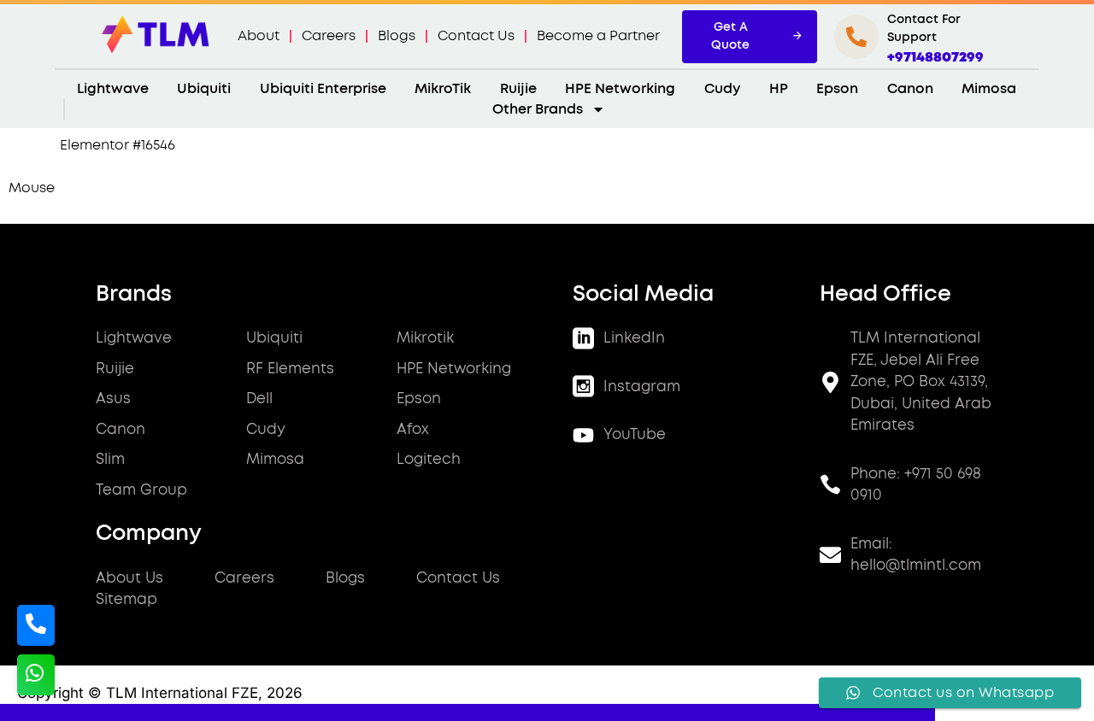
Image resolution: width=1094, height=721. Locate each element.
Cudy (722, 89)
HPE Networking (620, 89)
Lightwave (113, 89)
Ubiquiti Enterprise (323, 89)
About (258, 36)
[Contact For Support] (856, 37)
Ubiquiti (204, 89)
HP (778, 89)
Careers (329, 36)
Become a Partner (598, 36)
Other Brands (537, 109)
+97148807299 (935, 57)
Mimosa (989, 89)
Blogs (396, 36)
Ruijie (518, 89)
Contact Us (476, 36)
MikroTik (443, 89)
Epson (837, 89)
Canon (910, 89)
